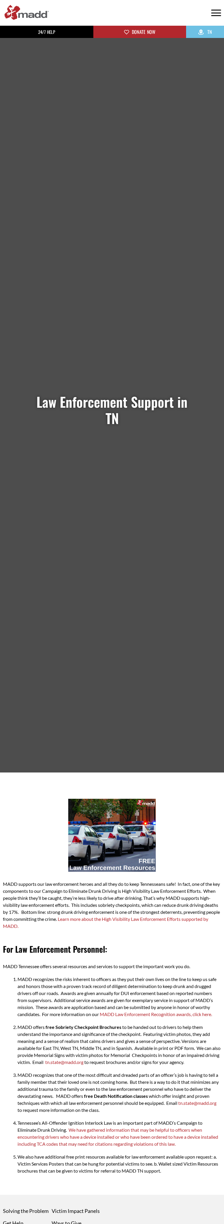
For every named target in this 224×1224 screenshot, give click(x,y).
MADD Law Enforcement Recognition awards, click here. (156, 1014)
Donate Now (143, 31)
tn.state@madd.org (64, 1062)
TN (209, 31)
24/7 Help (46, 31)
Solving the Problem (26, 1211)
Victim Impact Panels (76, 1211)
